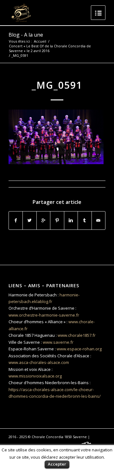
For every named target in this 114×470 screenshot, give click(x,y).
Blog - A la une (26, 34)
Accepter (57, 464)
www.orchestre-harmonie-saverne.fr (44, 315)
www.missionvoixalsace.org (35, 376)
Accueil (40, 41)
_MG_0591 (57, 85)
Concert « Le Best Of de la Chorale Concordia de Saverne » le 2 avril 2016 (50, 48)
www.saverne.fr (58, 342)
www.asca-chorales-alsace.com (39, 362)
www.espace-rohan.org (79, 349)
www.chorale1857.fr (77, 335)
